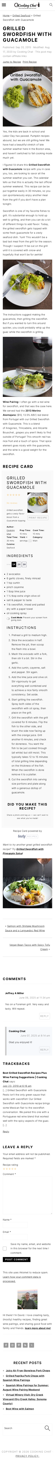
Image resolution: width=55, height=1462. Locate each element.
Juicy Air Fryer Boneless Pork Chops (28, 1370)
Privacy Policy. (27, 1456)
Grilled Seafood (21, 15)
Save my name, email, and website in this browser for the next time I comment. (31, 1248)
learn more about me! (38, 1328)
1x (13, 564)
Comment (9, 1174)
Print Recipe (30, 61)
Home (6, 15)
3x (24, 564)
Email (7, 1232)
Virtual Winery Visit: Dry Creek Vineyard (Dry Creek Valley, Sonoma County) (25, 1399)
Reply (44, 1016)
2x (19, 564)
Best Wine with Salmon (20, 1408)
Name (7, 1219)
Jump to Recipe (12, 61)
